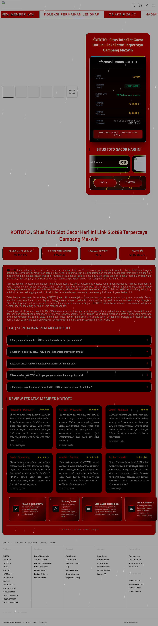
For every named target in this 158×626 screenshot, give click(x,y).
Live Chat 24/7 (71, 560)
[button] (140, 5)
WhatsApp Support (72, 563)
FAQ (67, 567)
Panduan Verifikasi (103, 570)
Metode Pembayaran (41, 567)
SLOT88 (5, 567)
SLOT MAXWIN (8, 578)
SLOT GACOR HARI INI (10, 603)
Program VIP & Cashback (42, 563)
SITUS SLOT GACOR (9, 599)
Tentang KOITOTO (135, 581)
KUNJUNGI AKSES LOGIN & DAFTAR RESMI (118, 134)
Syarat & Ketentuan (72, 574)
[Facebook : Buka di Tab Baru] (141, 622)
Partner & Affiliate (135, 588)
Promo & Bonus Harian (42, 556)
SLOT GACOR (7, 563)
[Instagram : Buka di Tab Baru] (149, 622)
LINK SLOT (6, 581)
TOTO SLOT (6, 570)
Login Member (102, 556)
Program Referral (40, 578)
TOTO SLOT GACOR (9, 588)
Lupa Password (102, 563)
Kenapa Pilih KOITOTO (136, 584)
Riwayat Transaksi (103, 567)
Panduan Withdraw (41, 574)
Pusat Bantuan (71, 556)
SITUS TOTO (7, 560)
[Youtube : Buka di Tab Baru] (154, 622)
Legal (35, 622)
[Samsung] (9, 5)
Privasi (28, 622)
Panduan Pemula (135, 560)
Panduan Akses (134, 556)
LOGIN (103, 182)
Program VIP (101, 574)
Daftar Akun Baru (103, 560)
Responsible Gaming (73, 578)
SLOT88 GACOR (8, 574)
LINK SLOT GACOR (9, 592)
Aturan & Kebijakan (135, 563)
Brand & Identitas (135, 591)
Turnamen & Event (40, 560)
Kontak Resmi (133, 567)
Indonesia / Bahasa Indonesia (12, 622)
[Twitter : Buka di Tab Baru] (145, 622)
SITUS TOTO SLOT (9, 585)
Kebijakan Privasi (72, 570)
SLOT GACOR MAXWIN (10, 596)
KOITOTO (6, 556)
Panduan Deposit (40, 570)
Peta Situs (43, 622)
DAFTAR (130, 182)
